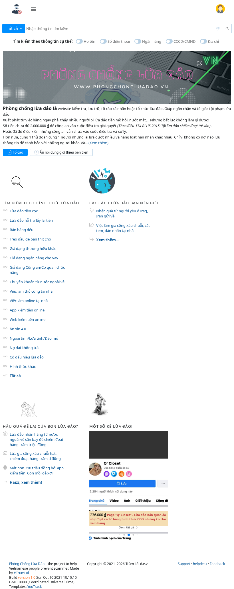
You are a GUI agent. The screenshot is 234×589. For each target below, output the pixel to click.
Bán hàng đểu (21, 229)
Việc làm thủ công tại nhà (31, 291)
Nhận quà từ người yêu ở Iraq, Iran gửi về (122, 213)
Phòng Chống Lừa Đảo (27, 563)
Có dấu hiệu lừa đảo (27, 357)
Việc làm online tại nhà (29, 300)
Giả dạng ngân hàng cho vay (34, 257)
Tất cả (15, 375)
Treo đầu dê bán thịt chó (30, 239)
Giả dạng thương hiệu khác (33, 248)
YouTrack (34, 586)
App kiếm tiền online (27, 310)
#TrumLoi (21, 572)
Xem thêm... (107, 239)
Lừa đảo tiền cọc (24, 210)
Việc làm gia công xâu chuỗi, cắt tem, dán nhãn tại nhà (123, 228)
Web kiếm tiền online (27, 319)
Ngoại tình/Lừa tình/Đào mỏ (34, 338)
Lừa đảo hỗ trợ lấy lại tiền (31, 220)
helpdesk (200, 563)
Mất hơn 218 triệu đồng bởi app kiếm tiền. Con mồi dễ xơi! (37, 470)
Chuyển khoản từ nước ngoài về (37, 281)
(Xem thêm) (98, 142)
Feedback (217, 563)
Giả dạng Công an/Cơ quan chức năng (37, 270)
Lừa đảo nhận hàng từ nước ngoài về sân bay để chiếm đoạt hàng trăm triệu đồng (36, 439)
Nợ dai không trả (24, 347)
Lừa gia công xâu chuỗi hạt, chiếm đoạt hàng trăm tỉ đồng (35, 456)
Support (184, 563)
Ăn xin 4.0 (18, 328)
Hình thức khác (23, 366)
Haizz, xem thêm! (26, 482)
